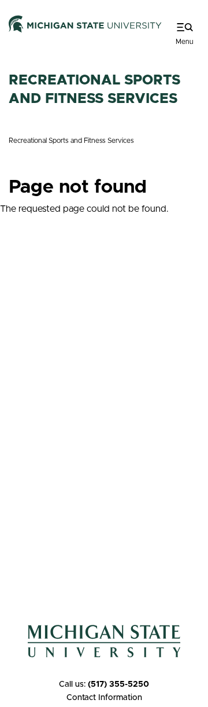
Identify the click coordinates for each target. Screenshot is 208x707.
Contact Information (104, 698)
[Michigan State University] (85, 24)
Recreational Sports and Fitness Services (71, 140)
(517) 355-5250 (118, 684)
